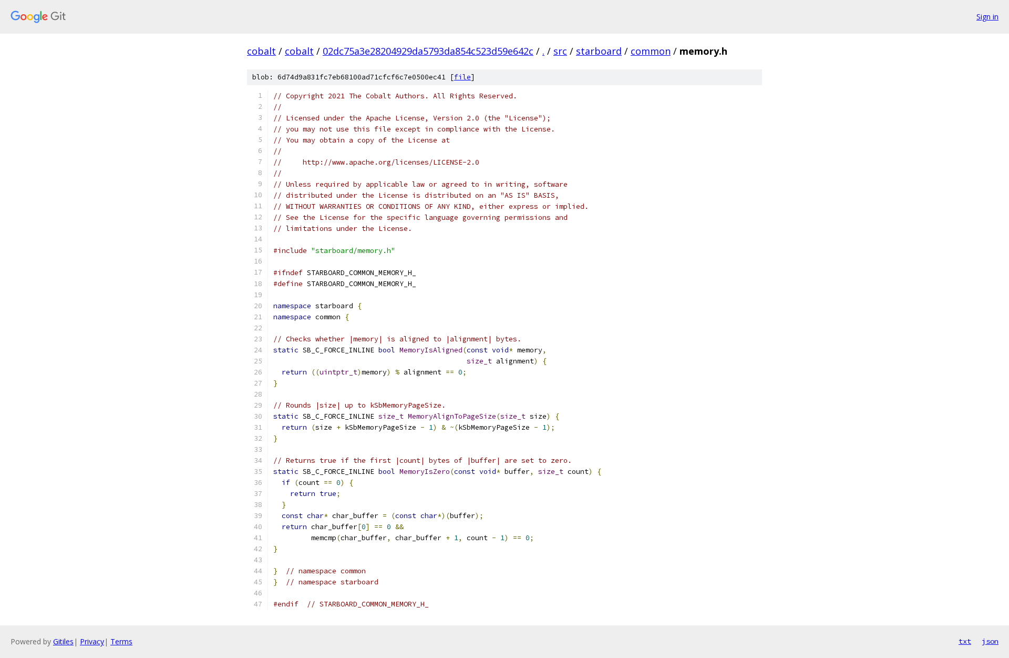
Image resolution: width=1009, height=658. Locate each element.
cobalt (261, 51)
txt (965, 641)
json (990, 641)
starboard (599, 51)
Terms (121, 641)
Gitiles (63, 641)
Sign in (987, 17)
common (651, 51)
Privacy (92, 641)
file (462, 77)
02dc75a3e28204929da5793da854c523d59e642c (428, 51)
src (560, 51)
